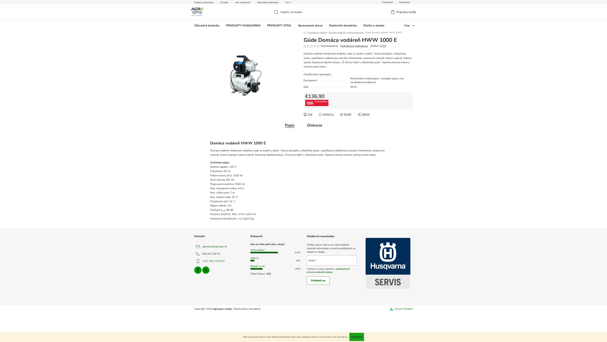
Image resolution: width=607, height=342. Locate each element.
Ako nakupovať (242, 2)
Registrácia (404, 2)
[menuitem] (207, 25)
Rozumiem (356, 336)
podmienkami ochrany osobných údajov (328, 270)
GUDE (383, 46)
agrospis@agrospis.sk (214, 246)
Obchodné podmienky (268, 2)
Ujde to (254, 258)
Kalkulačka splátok (321, 101)
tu (346, 337)
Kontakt (224, 2)
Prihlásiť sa (318, 280)
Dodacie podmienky (203, 2)
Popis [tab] (290, 125)
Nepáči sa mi (257, 266)
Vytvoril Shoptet (403, 309)
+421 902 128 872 (213, 261)
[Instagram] (205, 270)
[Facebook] (198, 270)
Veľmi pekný (257, 250)
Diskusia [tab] (314, 125)
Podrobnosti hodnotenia (354, 46)
